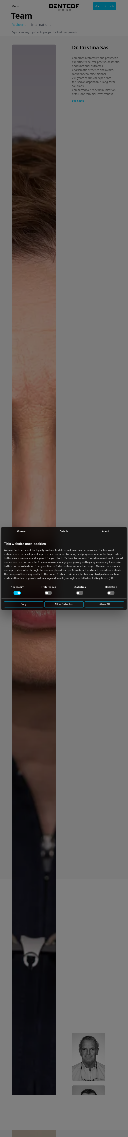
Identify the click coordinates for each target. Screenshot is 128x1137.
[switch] (48, 593)
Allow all (104, 604)
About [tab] (106, 531)
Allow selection (64, 604)
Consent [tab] (22, 531)
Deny (23, 604)
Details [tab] (64, 531)
